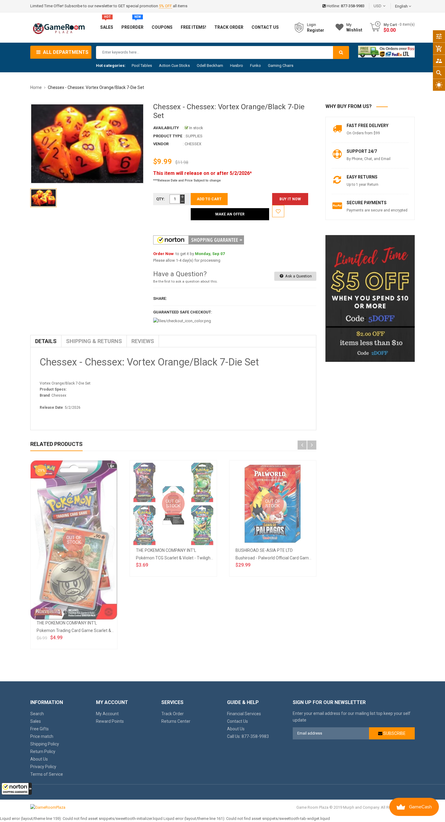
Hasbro (236, 65)
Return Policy (42, 751)
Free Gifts (39, 728)
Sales (35, 721)
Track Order (172, 713)
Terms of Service (46, 774)
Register (315, 30)
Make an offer (230, 214)
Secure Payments (367, 202)
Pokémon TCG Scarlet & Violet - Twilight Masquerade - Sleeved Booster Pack (209, 557)
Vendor (161, 144)
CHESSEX (193, 144)
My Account (107, 713)
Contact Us (237, 721)
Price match (41, 736)
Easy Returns (362, 177)
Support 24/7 (362, 151)
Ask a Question (298, 276)
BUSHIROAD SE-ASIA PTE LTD (264, 550)
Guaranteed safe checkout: (182, 312)
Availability (166, 128)
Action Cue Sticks (174, 65)
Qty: (160, 199)
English (402, 6)
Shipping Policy (44, 744)
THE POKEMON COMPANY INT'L (67, 623)
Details (46, 341)
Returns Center (175, 721)
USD (387, 6)
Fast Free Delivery (367, 125)
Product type (167, 136)
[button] (17, 789)
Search (37, 713)
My (354, 27)
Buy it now (290, 199)
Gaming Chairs (280, 65)
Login (311, 25)
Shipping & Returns (94, 341)
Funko (255, 65)
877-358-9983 (352, 6)
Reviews (142, 341)
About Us (39, 759)
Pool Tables (142, 65)
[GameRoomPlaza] (47, 807)
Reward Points (110, 721)
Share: (160, 298)
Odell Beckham (210, 65)
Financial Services (244, 713)
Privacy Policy (43, 766)
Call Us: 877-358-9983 (248, 736)
